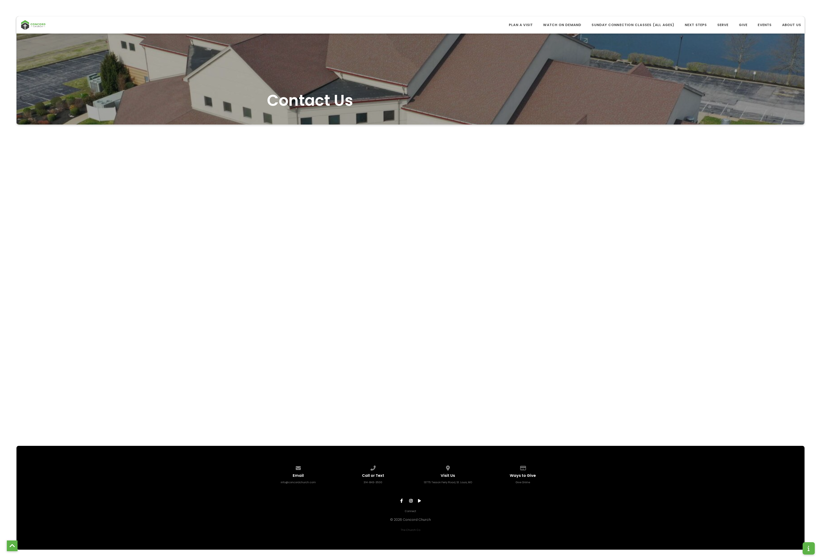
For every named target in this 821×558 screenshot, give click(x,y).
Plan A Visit (521, 25)
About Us (791, 25)
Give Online (522, 482)
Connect (410, 511)
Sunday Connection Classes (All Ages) (633, 25)
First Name (340, 267)
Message (338, 337)
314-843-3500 (373, 482)
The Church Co (410, 530)
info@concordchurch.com (298, 482)
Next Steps (696, 25)
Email (335, 313)
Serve (723, 25)
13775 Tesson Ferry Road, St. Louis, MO (448, 482)
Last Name (339, 290)
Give (743, 25)
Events (765, 25)
